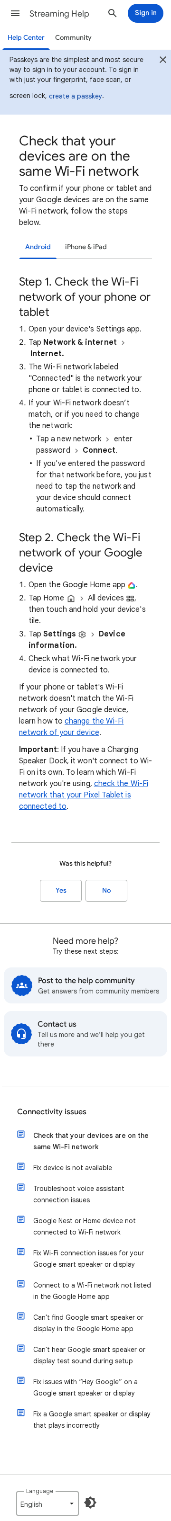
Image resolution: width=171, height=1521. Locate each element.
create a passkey (75, 96)
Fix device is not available (72, 1167)
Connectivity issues (51, 1112)
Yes (61, 890)
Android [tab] (38, 247)
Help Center (26, 38)
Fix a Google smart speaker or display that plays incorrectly (92, 1420)
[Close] (163, 61)
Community (73, 38)
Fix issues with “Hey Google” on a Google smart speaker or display (85, 1387)
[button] (15, 13)
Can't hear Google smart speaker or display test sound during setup (89, 1355)
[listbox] (47, 1503)
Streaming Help (59, 14)
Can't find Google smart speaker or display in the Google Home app (88, 1323)
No (106, 890)
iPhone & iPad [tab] (86, 247)
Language (39, 1490)
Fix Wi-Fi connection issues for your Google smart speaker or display (88, 1259)
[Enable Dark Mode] (90, 1502)
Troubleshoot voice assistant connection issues (78, 1194)
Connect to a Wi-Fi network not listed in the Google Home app (92, 1291)
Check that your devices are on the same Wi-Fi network (91, 1141)
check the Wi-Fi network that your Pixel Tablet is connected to (83, 795)
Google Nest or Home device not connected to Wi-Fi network (84, 1226)
